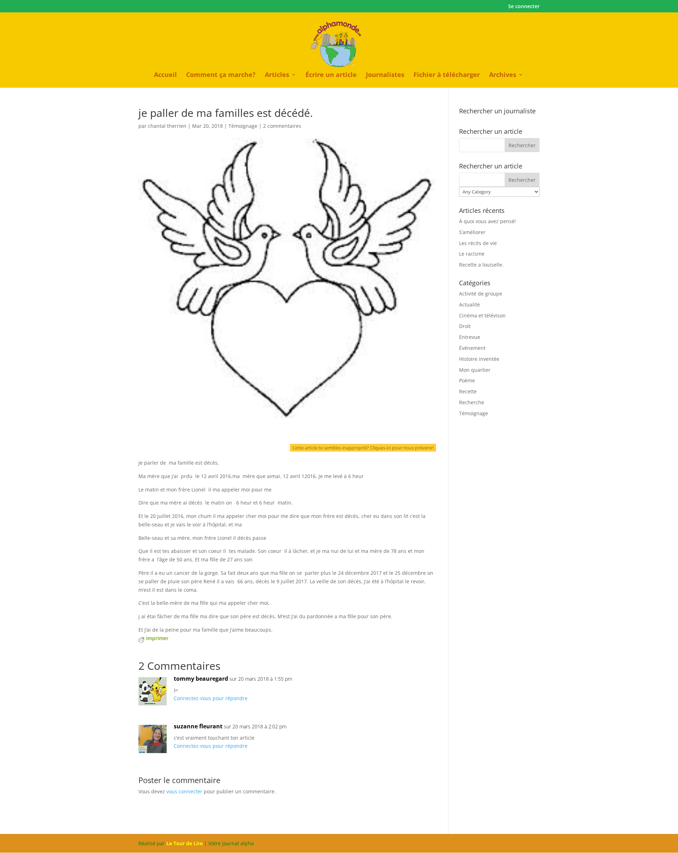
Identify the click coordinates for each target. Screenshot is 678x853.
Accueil (165, 75)
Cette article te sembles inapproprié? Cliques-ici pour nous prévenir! (363, 448)
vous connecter (184, 791)
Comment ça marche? (221, 75)
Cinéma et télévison (482, 315)
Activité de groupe (480, 293)
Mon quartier (474, 369)
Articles (277, 75)
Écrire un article (331, 75)
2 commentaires (282, 126)
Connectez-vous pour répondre (211, 698)
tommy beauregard (201, 678)
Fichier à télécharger (447, 75)
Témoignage (242, 126)
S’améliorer (472, 232)
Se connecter (524, 7)
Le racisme (471, 253)
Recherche (471, 402)
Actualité (469, 304)
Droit (465, 326)
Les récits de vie (478, 243)
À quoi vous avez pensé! (487, 221)
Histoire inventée (479, 359)
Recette (468, 391)
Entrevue (469, 337)
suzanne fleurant (198, 726)
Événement (472, 348)
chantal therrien (167, 126)
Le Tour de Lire (184, 843)
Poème (467, 380)
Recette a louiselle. (481, 264)
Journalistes (385, 75)
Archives (502, 75)
